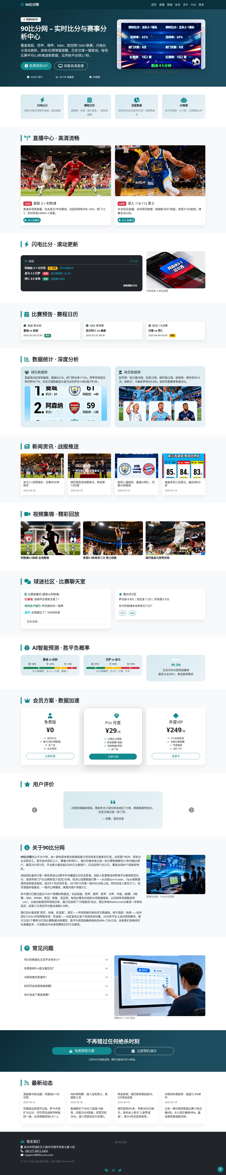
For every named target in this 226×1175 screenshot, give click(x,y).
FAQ (193, 4)
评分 (122, 613)
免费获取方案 (84, 1051)
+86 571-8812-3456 (36, 1151)
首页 (154, 4)
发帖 (132, 613)
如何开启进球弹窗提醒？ (38, 986)
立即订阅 (113, 756)
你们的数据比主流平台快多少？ (42, 959)
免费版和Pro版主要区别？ (39, 968)
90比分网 (32, 4)
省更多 (176, 756)
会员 (177, 4)
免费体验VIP (38, 65)
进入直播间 (33, 220)
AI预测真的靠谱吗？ (36, 977)
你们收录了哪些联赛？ (37, 995)
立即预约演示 (146, 1051)
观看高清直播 (74, 66)
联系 (201, 4)
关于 (185, 4)
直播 (161, 4)
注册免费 (50, 756)
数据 (169, 4)
